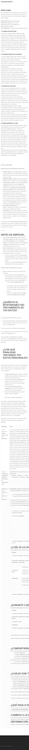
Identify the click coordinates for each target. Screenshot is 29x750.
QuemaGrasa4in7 (7, 2)
